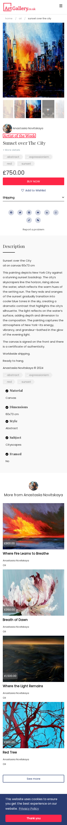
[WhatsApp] (56, 212)
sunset (26, 164)
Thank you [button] (34, 818)
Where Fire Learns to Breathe (26, 553)
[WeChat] (38, 220)
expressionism (39, 157)
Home (8, 18)
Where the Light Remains (23, 686)
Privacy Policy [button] (29, 808)
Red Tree (10, 752)
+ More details (11, 150)
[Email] (38, 212)
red (9, 164)
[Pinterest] (29, 212)
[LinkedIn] (47, 212)
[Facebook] (11, 212)
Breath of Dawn (15, 620)
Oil (20, 18)
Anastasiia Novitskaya (27, 128)
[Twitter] (20, 212)
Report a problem (33, 229)
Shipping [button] (9, 197)
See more (33, 779)
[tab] (33, 197)
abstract (13, 157)
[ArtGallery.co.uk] (27, 7)
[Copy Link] (29, 220)
